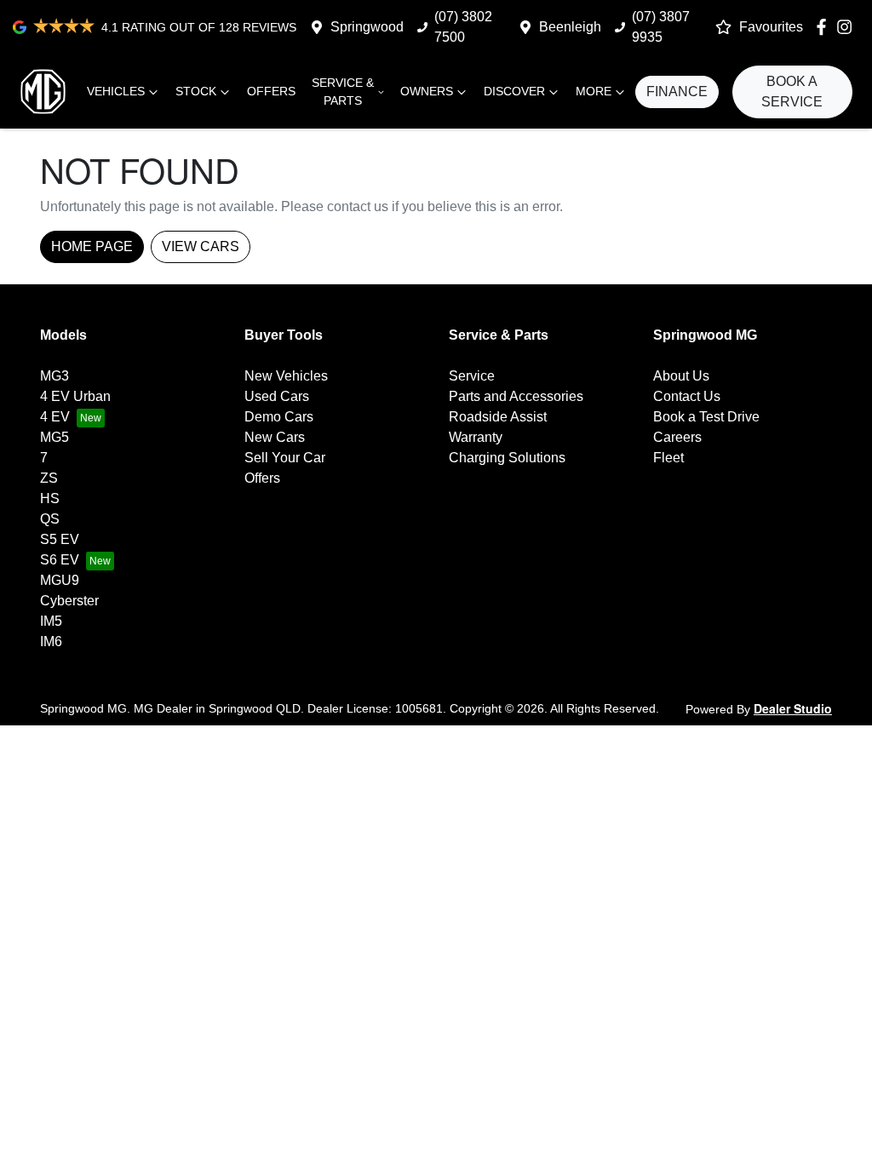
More (593, 91)
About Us (681, 376)
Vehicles (116, 91)
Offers (271, 91)
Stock (195, 91)
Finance (677, 91)
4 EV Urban (75, 396)
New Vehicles (286, 376)
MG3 (54, 376)
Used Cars (276, 396)
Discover (514, 91)
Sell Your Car (284, 457)
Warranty (475, 437)
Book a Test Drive (706, 417)
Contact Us (686, 396)
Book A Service (792, 91)
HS (50, 498)
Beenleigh (570, 27)
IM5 (51, 621)
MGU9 (59, 580)
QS (50, 519)
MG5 (54, 437)
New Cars (274, 437)
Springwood (367, 27)
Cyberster (69, 600)
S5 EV (59, 539)
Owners (426, 91)
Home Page (92, 246)
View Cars (200, 246)
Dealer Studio (793, 708)
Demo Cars (278, 417)
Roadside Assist (498, 417)
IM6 (51, 641)
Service (472, 376)
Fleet (668, 457)
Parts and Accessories (516, 396)
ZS (49, 478)
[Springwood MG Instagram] (847, 27)
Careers (677, 437)
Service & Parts (343, 91)
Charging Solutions (507, 457)
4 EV (55, 417)
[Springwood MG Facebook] (824, 27)
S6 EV (59, 560)
